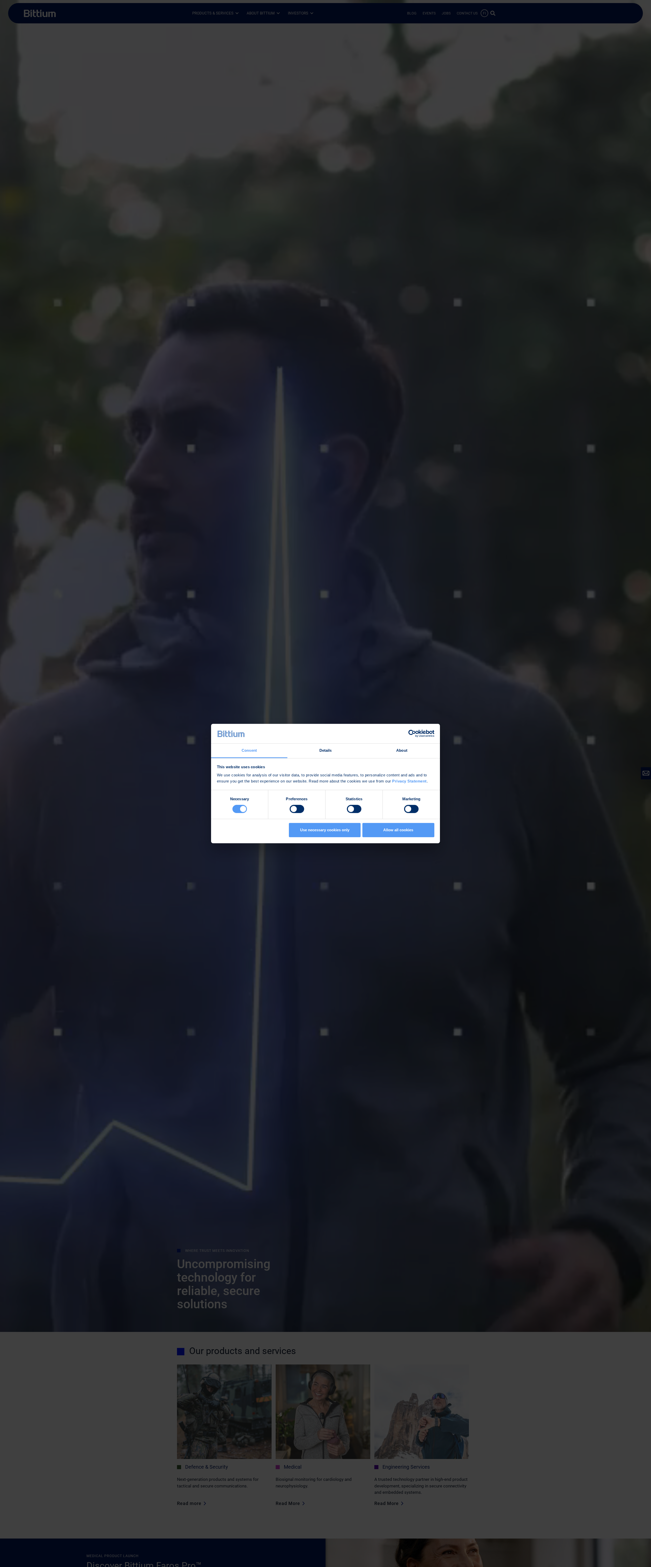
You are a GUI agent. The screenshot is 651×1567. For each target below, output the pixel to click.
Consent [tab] (249, 750)
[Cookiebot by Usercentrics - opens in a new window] (412, 734)
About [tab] (401, 750)
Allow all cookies (398, 830)
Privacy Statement (409, 781)
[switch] (297, 809)
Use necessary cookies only (324, 830)
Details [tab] (325, 750)
